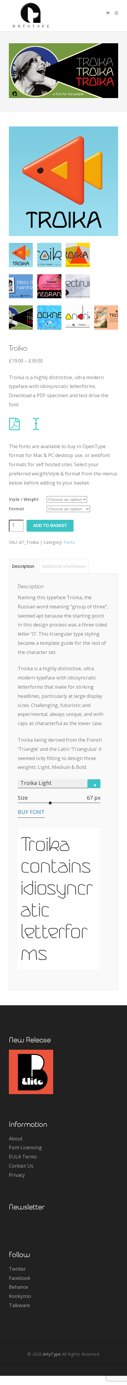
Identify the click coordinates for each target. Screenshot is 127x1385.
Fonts (69, 542)
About (15, 1138)
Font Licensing (25, 1147)
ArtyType (52, 1354)
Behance (18, 1287)
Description (23, 566)
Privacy (17, 1175)
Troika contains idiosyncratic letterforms (57, 899)
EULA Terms (23, 1156)
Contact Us (21, 1166)
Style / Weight (24, 499)
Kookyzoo (20, 1296)
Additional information (64, 566)
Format (16, 509)
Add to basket (50, 525)
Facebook (19, 1278)
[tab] (23, 566)
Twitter (17, 1269)
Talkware (19, 1305)
